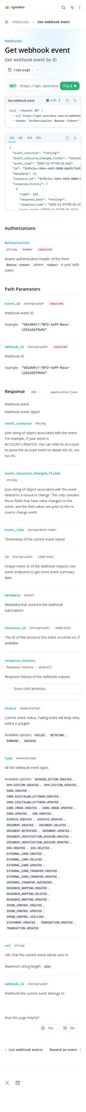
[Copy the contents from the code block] (67, 101)
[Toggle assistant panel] (72, 7)
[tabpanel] (43, 176)
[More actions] (79, 7)
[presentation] (39, 86)
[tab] (12, 138)
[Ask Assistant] (75, 101)
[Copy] (54, 86)
